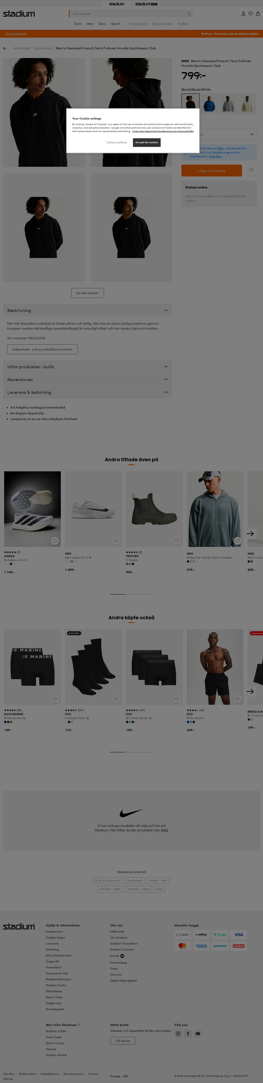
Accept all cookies (146, 142)
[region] (133, 130)
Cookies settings (116, 142)
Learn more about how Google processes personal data (163, 131)
